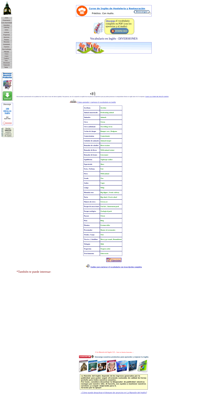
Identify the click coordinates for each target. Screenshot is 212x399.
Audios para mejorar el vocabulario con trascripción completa (116, 267)
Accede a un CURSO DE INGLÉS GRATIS (157, 96)
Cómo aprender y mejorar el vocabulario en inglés (96, 102)
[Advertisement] (113, 72)
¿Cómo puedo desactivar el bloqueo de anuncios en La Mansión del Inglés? (114, 393)
